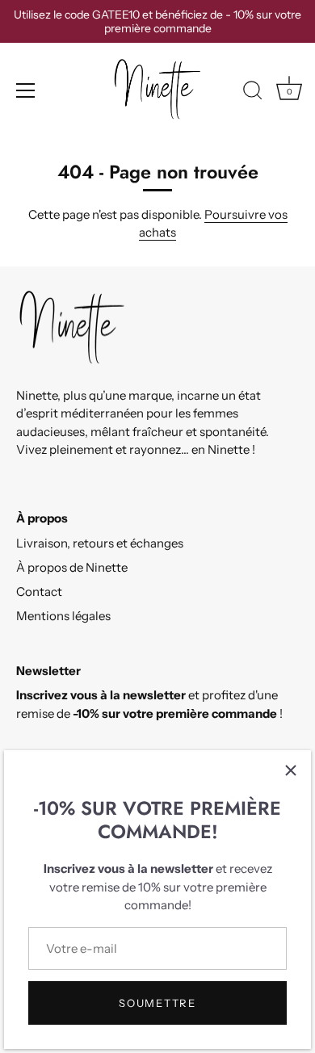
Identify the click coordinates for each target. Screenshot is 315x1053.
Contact (39, 591)
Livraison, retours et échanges (99, 543)
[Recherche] (253, 93)
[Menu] (26, 90)
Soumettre (157, 1002)
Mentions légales (63, 615)
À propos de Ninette (72, 567)
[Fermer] (291, 770)
